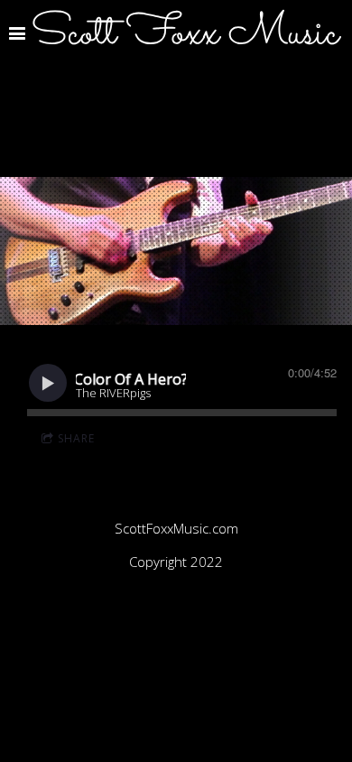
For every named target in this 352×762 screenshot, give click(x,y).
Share (76, 438)
